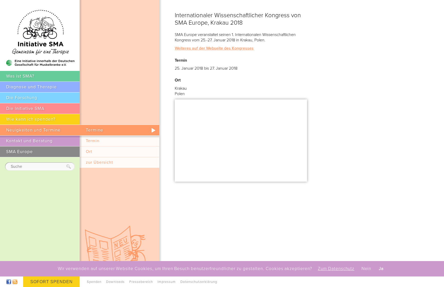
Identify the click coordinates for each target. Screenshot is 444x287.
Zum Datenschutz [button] (336, 268)
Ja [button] (381, 268)
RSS (14, 281)
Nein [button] (367, 268)
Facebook (8, 281)
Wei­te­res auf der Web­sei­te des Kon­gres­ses (214, 48)
